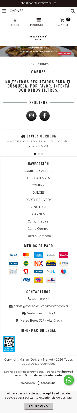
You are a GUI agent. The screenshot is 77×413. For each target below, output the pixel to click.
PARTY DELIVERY (38, 200)
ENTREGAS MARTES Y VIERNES (38, 3)
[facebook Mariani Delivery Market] (44, 116)
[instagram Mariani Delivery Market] (31, 116)
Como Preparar (38, 221)
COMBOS (39, 185)
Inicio (32, 64)
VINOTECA (38, 207)
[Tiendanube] (38, 384)
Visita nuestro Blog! (41, 313)
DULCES (38, 192)
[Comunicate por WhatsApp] (69, 380)
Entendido (39, 405)
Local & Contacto (38, 236)
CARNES (38, 214)
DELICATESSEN (38, 178)
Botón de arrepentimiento (43, 375)
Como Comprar (38, 229)
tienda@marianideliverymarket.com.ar (41, 306)
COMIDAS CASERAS (38, 171)
